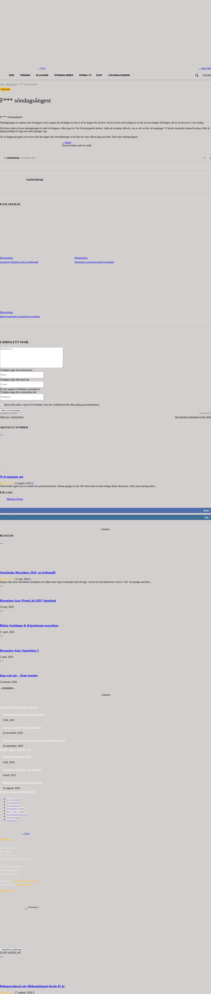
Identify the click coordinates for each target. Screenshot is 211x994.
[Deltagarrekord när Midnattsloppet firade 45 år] (26, 979)
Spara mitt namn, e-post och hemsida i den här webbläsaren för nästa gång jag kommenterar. (52, 404)
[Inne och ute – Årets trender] (8, 669)
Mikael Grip (6, 992)
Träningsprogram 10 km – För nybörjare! (22, 770)
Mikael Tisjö (6, 579)
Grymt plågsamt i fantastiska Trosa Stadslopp (24, 714)
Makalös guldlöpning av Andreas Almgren (22, 782)
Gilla (206, 510)
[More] (54, 332)
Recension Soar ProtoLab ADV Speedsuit (94, 262)
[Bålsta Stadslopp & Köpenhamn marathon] (35, 289)
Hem (2, 84)
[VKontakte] (37, 899)
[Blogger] (3, 899)
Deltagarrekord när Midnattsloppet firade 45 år (32, 986)
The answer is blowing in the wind (193, 417)
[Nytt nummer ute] (26, 470)
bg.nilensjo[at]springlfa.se (25, 881)
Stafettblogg (13, 157)
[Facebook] (11, 899)
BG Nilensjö (6, 483)
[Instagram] (28, 899)
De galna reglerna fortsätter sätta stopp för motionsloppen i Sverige (34, 740)
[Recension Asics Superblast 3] (8, 644)
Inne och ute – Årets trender (19, 675)
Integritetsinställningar (11, 949)
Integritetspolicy (23, 884)
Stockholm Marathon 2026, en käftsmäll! (19, 262)
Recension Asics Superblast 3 (19, 650)
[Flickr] (20, 899)
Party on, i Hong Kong (11, 417)
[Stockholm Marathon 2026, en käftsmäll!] (35, 234)
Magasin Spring (15, 499)
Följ (207, 517)
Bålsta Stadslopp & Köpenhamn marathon (20, 316)
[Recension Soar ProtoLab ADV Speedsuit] (110, 234)
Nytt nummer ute (11, 476)
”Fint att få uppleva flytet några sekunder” (22, 727)
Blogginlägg (11, 84)
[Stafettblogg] (2, 157)
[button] (197, 75)
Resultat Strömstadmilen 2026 (17, 757)
